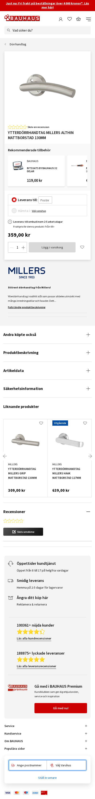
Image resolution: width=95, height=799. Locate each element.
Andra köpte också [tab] (19, 334)
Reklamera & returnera (32, 604)
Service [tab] (9, 726)
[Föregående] (5, 456)
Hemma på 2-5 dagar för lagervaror (40, 587)
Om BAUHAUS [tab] (13, 741)
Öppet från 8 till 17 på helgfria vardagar (42, 570)
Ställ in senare (47, 778)
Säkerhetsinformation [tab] (23, 388)
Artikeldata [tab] (13, 370)
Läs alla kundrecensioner (34, 638)
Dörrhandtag (18, 44)
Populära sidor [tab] (14, 749)
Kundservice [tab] (12, 733)
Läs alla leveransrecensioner (36, 666)
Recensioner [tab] (14, 511)
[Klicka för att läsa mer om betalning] (29, 793)
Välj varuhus (39, 210)
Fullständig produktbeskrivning (27, 307)
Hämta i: (24, 210)
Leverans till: (28, 200)
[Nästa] (90, 456)
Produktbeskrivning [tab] (20, 352)
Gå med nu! (60, 708)
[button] (23, 532)
